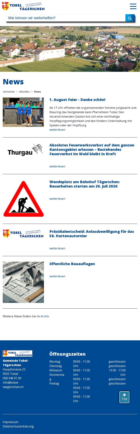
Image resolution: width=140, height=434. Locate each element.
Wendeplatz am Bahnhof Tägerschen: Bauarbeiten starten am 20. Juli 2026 (84, 184)
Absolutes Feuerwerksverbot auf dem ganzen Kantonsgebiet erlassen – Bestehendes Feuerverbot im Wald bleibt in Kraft (91, 149)
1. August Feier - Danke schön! (77, 99)
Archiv (45, 316)
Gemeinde (9, 91)
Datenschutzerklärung (18, 426)
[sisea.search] (130, 18)
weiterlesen (57, 130)
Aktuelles (24, 91)
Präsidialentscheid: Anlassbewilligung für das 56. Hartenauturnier (91, 233)
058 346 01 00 (12, 378)
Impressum (10, 422)
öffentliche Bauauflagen (72, 263)
